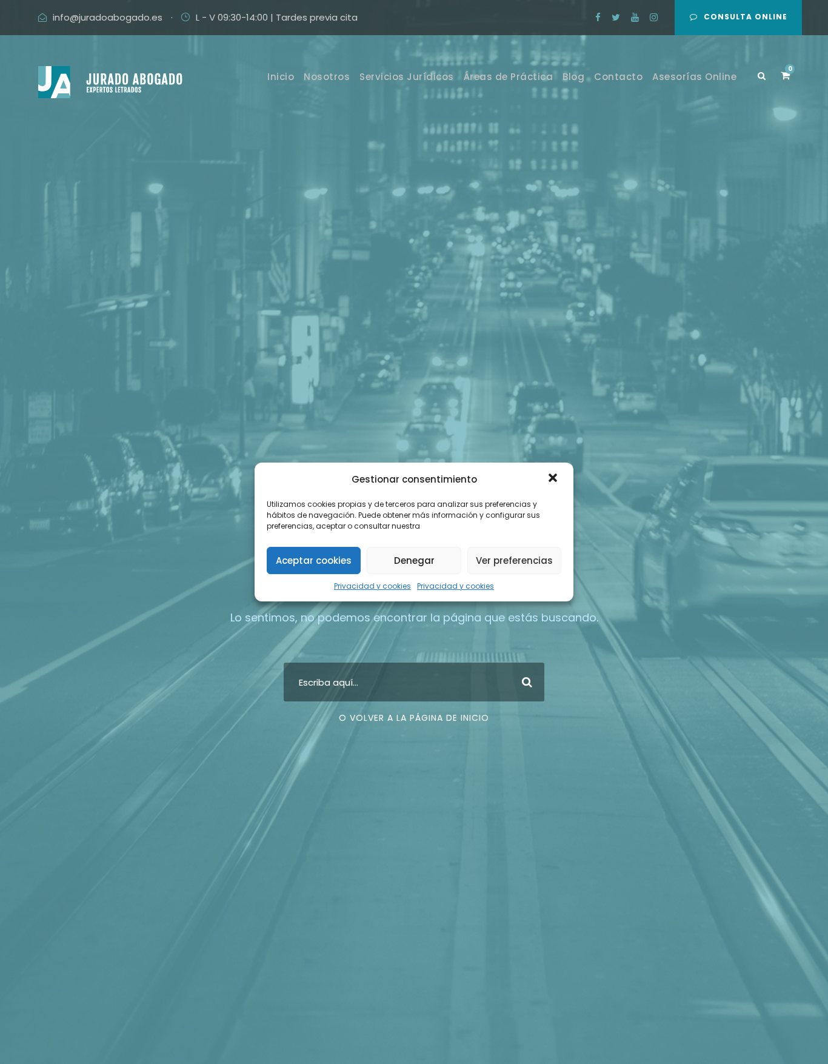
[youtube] (635, 17)
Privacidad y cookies (372, 586)
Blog (573, 76)
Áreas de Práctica (508, 76)
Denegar (414, 560)
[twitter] (616, 17)
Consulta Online (745, 17)
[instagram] (654, 17)
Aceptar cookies (314, 560)
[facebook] (598, 17)
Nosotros (327, 76)
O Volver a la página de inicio (414, 718)
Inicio (280, 76)
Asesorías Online (694, 76)
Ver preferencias (514, 560)
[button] (554, 479)
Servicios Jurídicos (406, 76)
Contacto (618, 76)
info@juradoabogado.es (107, 17)
